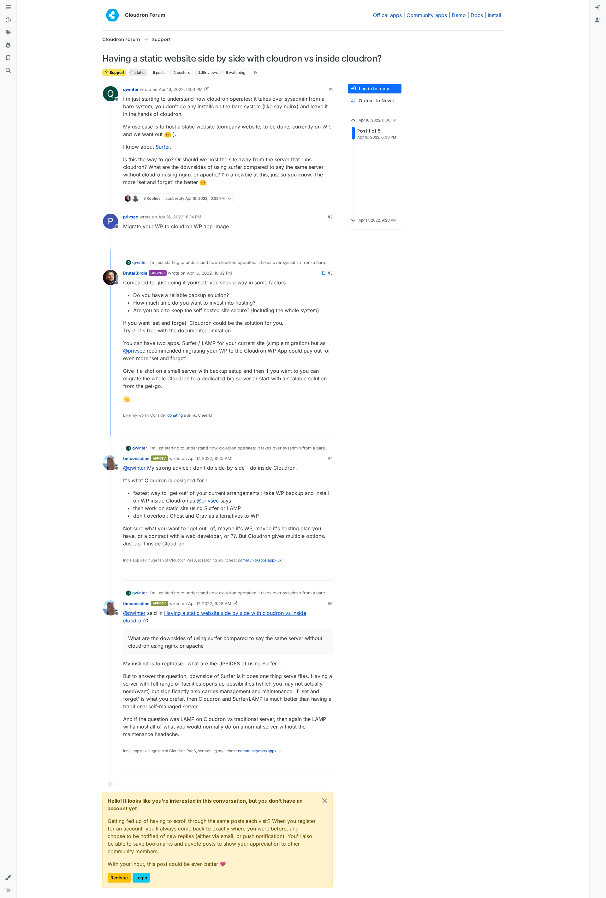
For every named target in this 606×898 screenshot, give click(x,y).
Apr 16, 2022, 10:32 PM (209, 273)
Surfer (163, 147)
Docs (477, 15)
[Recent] (8, 20)
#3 (330, 273)
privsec (130, 216)
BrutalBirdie (135, 273)
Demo (459, 15)
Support (116, 72)
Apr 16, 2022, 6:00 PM (181, 89)
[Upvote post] (317, 198)
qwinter (131, 89)
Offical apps (387, 15)
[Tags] (8, 33)
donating (175, 415)
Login (141, 877)
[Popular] (8, 45)
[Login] (597, 8)
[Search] (8, 71)
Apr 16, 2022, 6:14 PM (179, 216)
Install (494, 15)
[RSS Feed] (255, 72)
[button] (8, 878)
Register (119, 877)
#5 (330, 603)
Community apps (427, 15)
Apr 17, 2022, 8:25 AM (209, 458)
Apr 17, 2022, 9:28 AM (209, 603)
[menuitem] (597, 8)
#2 (330, 216)
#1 (331, 89)
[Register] (597, 20)
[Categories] (8, 8)
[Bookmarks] (8, 58)
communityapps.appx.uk (260, 560)
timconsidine (136, 458)
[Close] (324, 801)
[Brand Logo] (112, 15)
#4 (330, 458)
